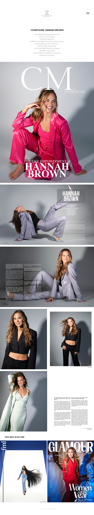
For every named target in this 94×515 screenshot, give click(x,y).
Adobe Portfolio (51, 509)
